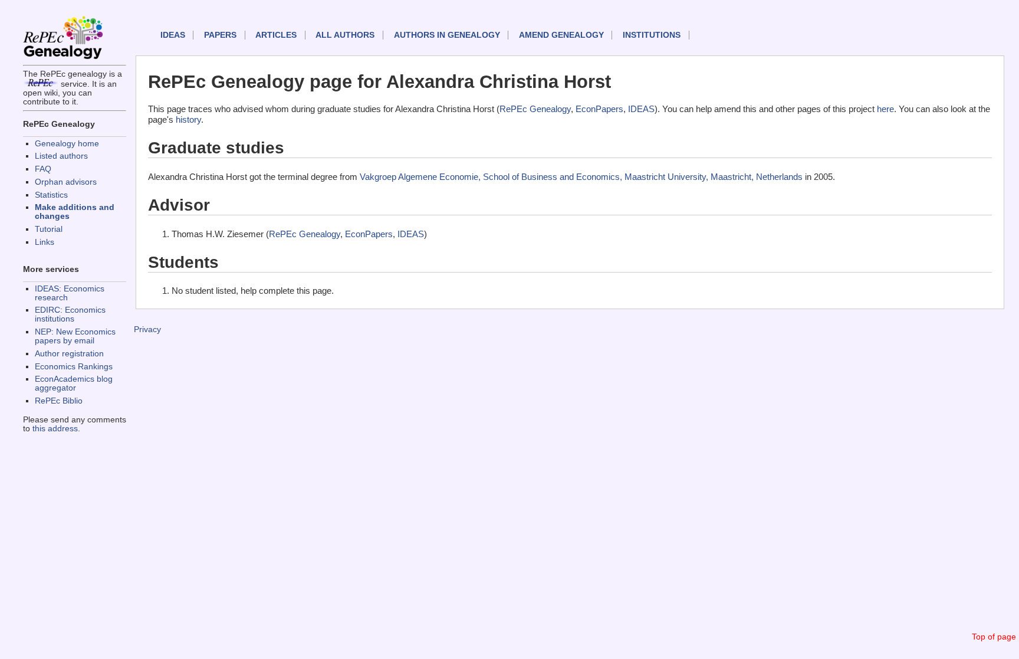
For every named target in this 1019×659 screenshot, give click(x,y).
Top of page (994, 636)
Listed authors (61, 156)
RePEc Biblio (59, 400)
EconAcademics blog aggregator (74, 383)
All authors (344, 35)
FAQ (43, 169)
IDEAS (172, 35)
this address (55, 428)
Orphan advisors (66, 182)
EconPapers (599, 109)
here (885, 109)
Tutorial (49, 229)
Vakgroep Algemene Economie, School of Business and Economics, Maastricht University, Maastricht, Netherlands (581, 177)
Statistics (51, 195)
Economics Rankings (74, 366)
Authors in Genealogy (447, 35)
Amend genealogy (561, 35)
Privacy (147, 329)
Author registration (69, 353)
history (188, 119)
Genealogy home (67, 143)
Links (44, 242)
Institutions (652, 35)
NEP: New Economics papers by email (75, 336)
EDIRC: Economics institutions (70, 314)
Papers (220, 35)
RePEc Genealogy (535, 109)
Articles (276, 35)
